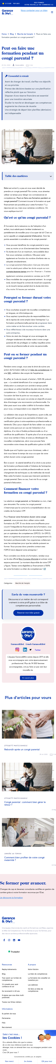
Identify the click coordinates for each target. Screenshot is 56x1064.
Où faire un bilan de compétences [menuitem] (35, 990)
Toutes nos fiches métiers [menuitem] (11, 1002)
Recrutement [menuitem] (7, 1027)
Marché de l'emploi (25, 34)
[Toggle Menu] (52, 12)
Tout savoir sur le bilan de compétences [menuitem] (11, 979)
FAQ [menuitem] (3, 1023)
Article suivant (28, 23)
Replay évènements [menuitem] (9, 969)
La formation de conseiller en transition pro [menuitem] (39, 979)
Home (4, 34)
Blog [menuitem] (3, 974)
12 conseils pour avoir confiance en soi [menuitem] (10, 986)
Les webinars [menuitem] (33, 985)
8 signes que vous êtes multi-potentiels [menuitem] (13, 996)
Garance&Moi (19, 65)
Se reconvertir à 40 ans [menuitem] (11, 991)
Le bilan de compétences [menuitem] (37, 974)
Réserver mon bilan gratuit (28, 613)
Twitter (38, 650)
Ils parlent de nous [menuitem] (9, 1014)
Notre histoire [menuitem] (33, 969)
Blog (12, 34)
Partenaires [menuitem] (6, 1018)
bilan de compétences (39, 370)
